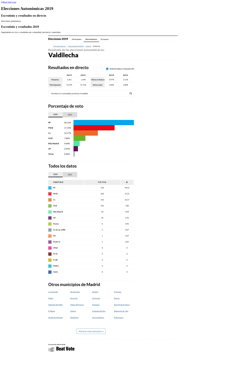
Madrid (88, 46)
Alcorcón (74, 298)
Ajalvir (50, 298)
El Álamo (51, 311)
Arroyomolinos (98, 317)
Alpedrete (74, 317)
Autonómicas (91, 39)
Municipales (77, 39)
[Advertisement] (158, 134)
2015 (70, 115)
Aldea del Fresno (77, 305)
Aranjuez (95, 305)
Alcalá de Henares (55, 317)
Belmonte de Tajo (121, 311)
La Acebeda (53, 292)
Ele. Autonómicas (59, 46)
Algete (73, 311)
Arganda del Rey (99, 311)
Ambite (95, 292)
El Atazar (117, 292)
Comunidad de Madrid (76, 46)
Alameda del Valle (55, 305)
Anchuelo (96, 298)
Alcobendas (75, 292)
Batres (117, 298)
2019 (55, 114)
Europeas (105, 39)
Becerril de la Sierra (122, 305)
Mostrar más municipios (90, 331)
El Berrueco (118, 317)
